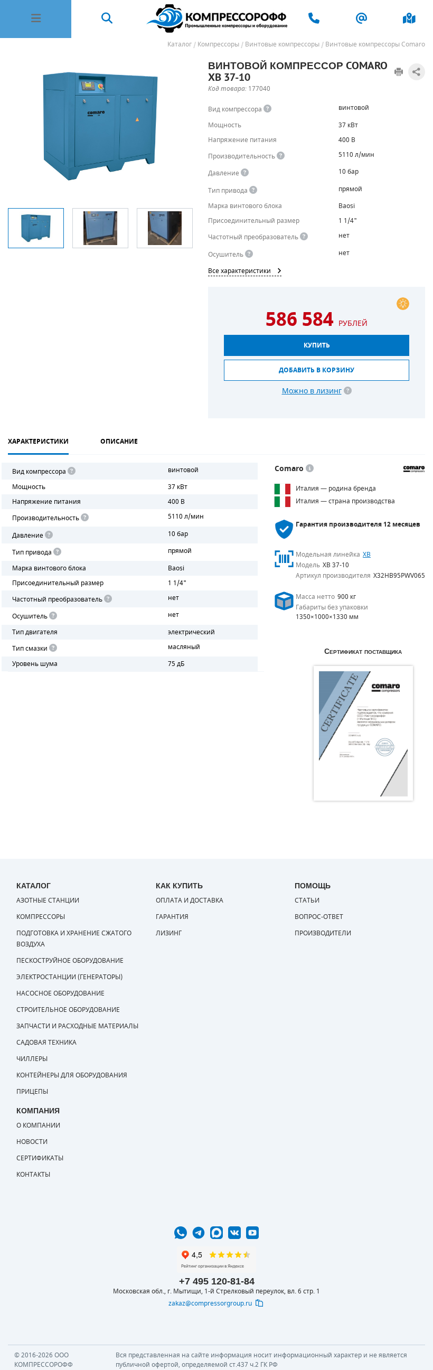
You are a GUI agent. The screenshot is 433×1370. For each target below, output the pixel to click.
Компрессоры (40, 917)
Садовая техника (46, 1042)
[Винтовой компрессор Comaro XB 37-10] (100, 126)
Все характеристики (239, 271)
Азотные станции (47, 900)
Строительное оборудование (68, 1010)
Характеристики (38, 441)
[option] (36, 228)
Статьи (307, 900)
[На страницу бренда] (414, 469)
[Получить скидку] (403, 303)
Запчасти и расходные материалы (77, 1026)
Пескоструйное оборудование (70, 960)
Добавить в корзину (316, 370)
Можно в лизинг (312, 391)
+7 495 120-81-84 (217, 1281)
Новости (32, 1142)
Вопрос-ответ (319, 917)
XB (367, 554)
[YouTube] (252, 1232)
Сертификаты (39, 1158)
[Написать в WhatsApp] (180, 1232)
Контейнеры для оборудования (71, 1075)
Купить (317, 345)
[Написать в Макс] (216, 1232)
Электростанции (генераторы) (69, 977)
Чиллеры (32, 1059)
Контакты (33, 1174)
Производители (323, 933)
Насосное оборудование (60, 993)
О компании (38, 1125)
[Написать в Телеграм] (198, 1232)
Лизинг (169, 933)
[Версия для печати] (398, 72)
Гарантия (172, 917)
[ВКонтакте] (234, 1232)
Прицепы (32, 1091)
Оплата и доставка (189, 900)
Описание (119, 441)
